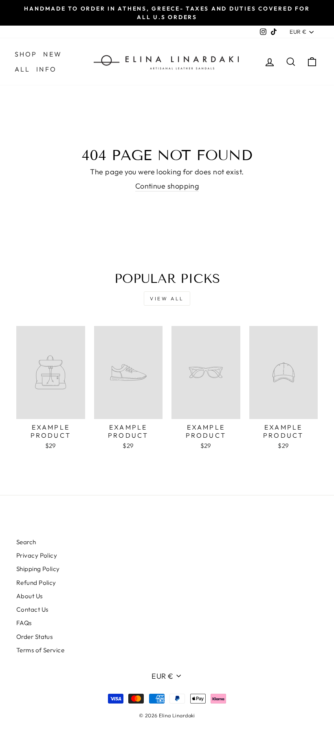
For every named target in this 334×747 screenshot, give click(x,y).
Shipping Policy (38, 569)
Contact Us (32, 609)
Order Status (34, 637)
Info (46, 69)
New (52, 54)
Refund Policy (36, 582)
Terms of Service (40, 650)
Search (26, 542)
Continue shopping (167, 186)
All (23, 69)
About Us (29, 596)
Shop (26, 54)
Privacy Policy (36, 555)
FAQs (24, 623)
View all (167, 298)
